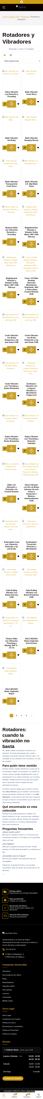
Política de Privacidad (10, 1030)
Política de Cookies (9, 1034)
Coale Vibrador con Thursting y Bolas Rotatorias (11, 386)
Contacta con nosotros (13, 1078)
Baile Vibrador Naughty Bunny (31, 139)
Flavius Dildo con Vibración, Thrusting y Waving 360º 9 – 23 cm (11, 643)
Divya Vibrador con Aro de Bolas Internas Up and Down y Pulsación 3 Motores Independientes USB (31, 493)
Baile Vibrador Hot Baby (11, 139)
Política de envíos (9, 1023)
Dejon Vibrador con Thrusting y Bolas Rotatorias (11, 439)
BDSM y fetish (7, 1001)
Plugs (4, 979)
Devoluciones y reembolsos (12, 1026)
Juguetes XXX (14, 17)
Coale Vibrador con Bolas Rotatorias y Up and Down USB (11, 339)
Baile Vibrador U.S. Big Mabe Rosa (31, 184)
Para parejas (7, 990)
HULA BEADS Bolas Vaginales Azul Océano (31, 641)
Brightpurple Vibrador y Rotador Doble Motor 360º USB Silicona (12, 282)
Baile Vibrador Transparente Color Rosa (11, 184)
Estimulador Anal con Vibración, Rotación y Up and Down (11, 545)
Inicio (5, 17)
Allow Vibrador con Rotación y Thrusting (11, 94)
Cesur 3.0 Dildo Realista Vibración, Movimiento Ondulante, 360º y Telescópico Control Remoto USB (31, 286)
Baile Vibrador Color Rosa (31, 93)
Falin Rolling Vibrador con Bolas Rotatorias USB (31, 593)
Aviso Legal (6, 1015)
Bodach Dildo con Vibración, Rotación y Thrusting (11, 231)
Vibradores (25, 17)
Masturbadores (8, 982)
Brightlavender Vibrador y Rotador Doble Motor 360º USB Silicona (31, 232)
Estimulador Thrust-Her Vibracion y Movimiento (31, 545)
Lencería (5, 993)
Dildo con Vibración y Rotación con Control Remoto (11, 488)
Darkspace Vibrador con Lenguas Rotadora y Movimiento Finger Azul (31, 389)
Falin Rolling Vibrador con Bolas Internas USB (11, 593)
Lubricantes (6, 997)
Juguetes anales (8, 986)
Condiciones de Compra (11, 1019)
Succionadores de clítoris (11, 975)
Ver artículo (12, 104)
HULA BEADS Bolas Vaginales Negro (11, 691)
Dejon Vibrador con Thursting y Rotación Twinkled (31, 440)
